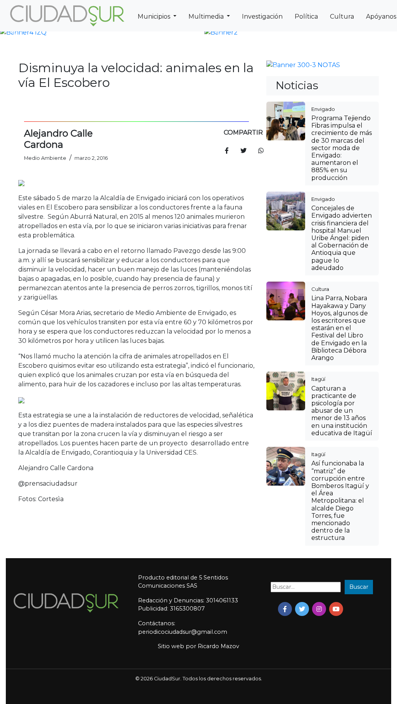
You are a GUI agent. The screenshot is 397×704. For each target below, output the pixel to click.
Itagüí (318, 379)
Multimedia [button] (206, 16)
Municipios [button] (155, 16)
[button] (14, 32)
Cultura (342, 16)
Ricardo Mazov (218, 646)
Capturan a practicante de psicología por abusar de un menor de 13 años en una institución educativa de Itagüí (341, 411)
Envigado (323, 109)
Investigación (262, 16)
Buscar (358, 586)
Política (306, 16)
